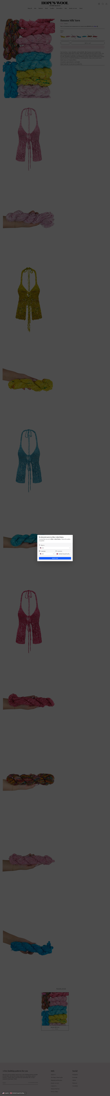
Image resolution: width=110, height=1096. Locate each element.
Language (43, 551)
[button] (14, 1093)
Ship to (42, 545)
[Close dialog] (71, 536)
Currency (59, 551)
